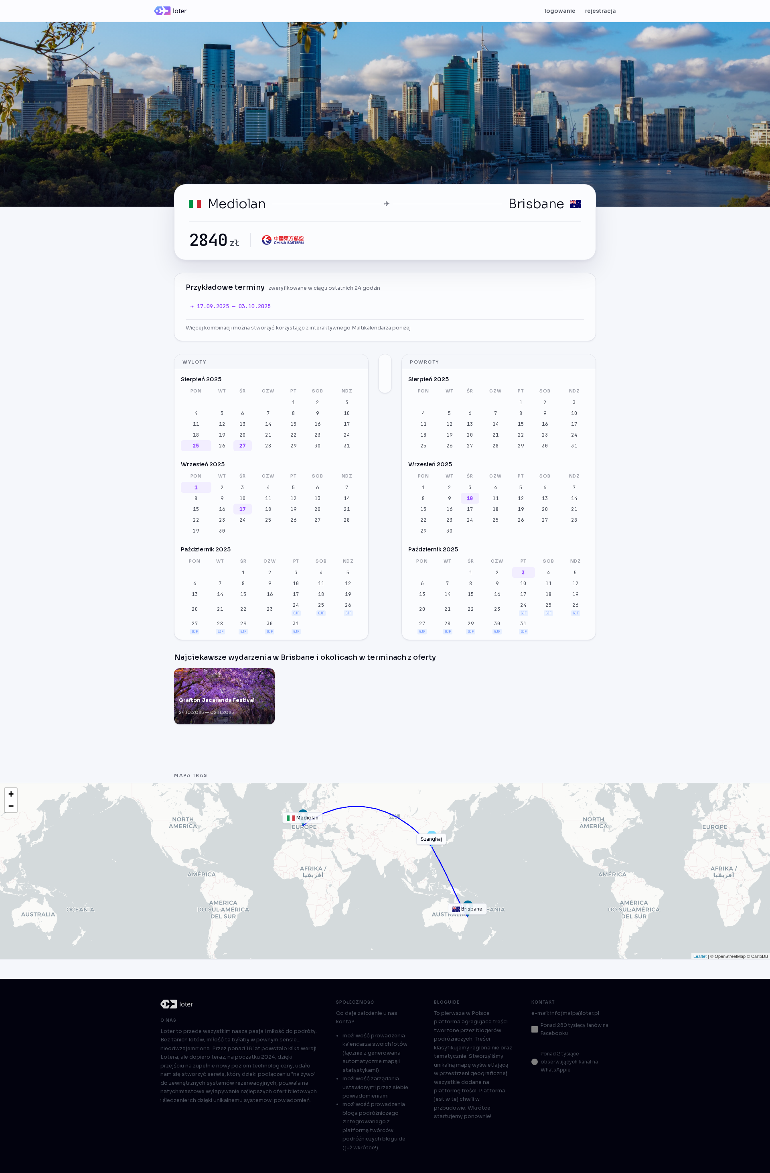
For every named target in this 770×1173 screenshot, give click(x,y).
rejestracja (600, 11)
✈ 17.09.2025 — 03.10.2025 (230, 306)
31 (347, 445)
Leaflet (700, 956)
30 (317, 445)
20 (242, 434)
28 (268, 445)
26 (222, 445)
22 (293, 434)
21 (268, 434)
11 (196, 424)
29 (293, 445)
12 (222, 424)
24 (347, 434)
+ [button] (11, 794)
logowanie (560, 11)
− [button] (11, 806)
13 (242, 424)
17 (347, 424)
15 (293, 424)
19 (222, 434)
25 (196, 445)
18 (196, 434)
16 (317, 424)
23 (317, 434)
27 (242, 445)
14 (268, 424)
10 (347, 413)
